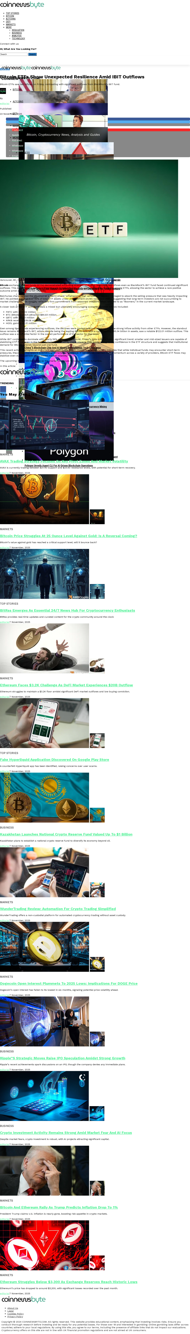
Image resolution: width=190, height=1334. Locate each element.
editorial (4, 103)
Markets (11, 24)
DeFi (8, 21)
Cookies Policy (15, 1313)
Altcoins (11, 18)
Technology (18, 38)
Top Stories (12, 13)
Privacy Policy (15, 1316)
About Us (12, 1308)
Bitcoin (10, 16)
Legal (10, 1311)
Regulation (18, 30)
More (9, 27)
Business (17, 33)
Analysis (17, 35)
